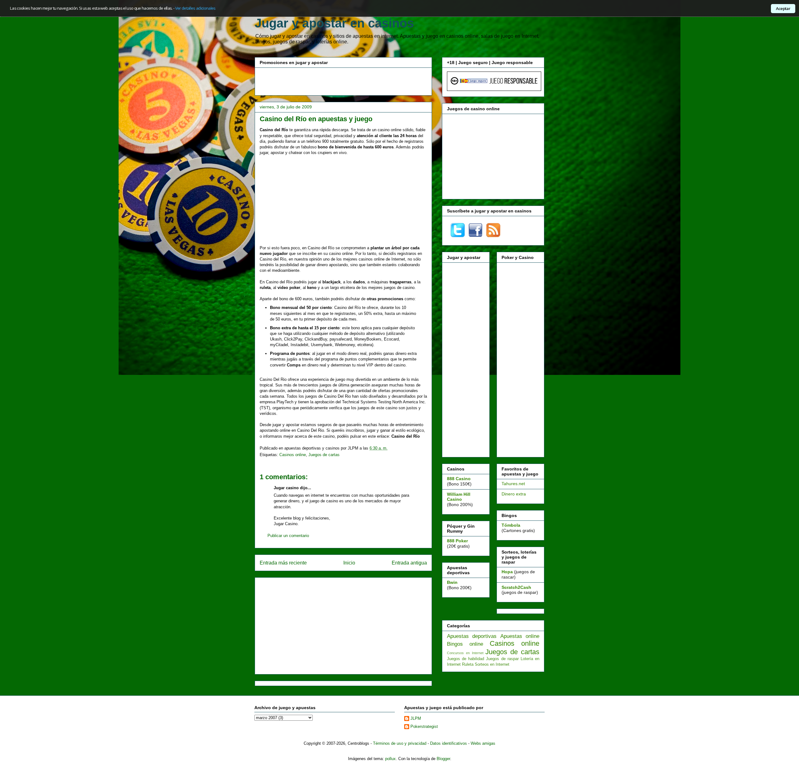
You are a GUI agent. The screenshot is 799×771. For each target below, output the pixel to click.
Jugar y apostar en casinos (334, 23)
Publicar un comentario (288, 535)
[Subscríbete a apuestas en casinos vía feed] (493, 235)
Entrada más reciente (283, 562)
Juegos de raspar (502, 659)
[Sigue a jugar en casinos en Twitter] (458, 235)
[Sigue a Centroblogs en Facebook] (475, 235)
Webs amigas (483, 743)
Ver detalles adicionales (195, 8)
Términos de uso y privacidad (399, 743)
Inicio (349, 562)
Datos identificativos (448, 743)
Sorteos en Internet (492, 664)
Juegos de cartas (324, 454)
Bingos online (465, 644)
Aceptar (783, 8)
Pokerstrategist (424, 726)
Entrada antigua (409, 562)
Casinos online (292, 454)
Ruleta (467, 664)
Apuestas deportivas (472, 636)
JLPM (415, 718)
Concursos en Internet (465, 653)
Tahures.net (513, 483)
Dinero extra (514, 493)
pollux (390, 758)
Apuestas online (519, 636)
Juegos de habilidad (465, 659)
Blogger (443, 758)
